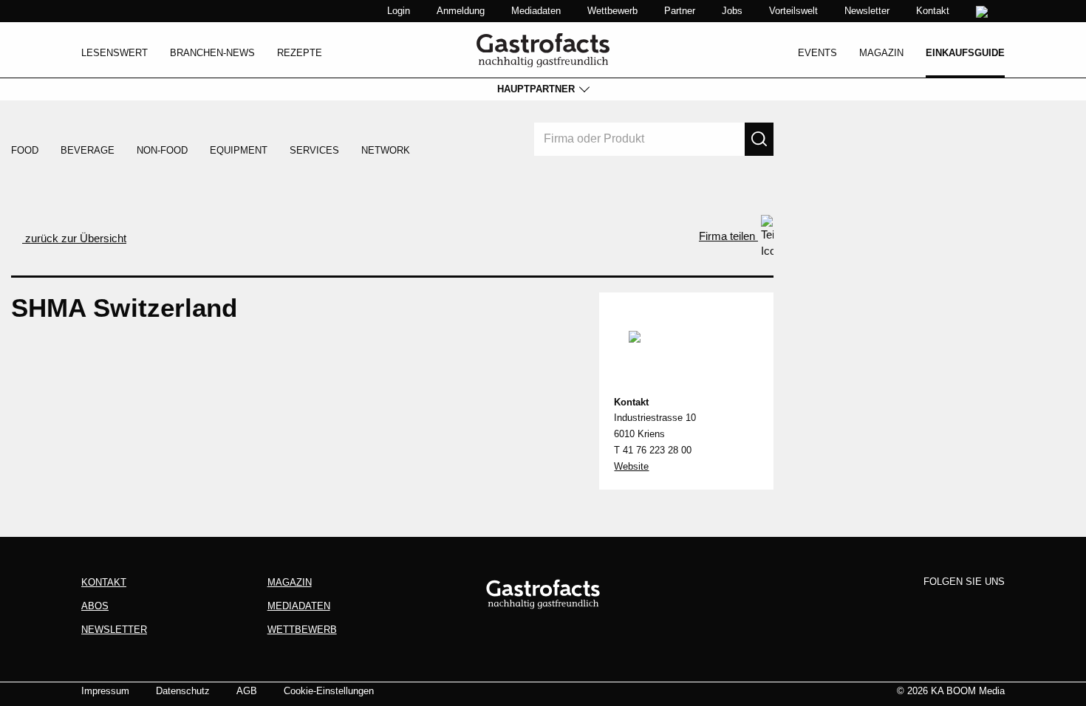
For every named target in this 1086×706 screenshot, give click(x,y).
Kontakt (932, 10)
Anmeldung (461, 10)
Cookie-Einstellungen (329, 691)
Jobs (732, 10)
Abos (95, 605)
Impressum (105, 691)
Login (398, 10)
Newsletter (866, 10)
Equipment (238, 150)
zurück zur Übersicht (74, 238)
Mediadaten (536, 10)
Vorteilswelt (793, 10)
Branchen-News (212, 52)
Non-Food (162, 150)
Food (24, 150)
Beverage (88, 150)
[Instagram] (936, 605)
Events (817, 52)
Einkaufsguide (965, 52)
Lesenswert (114, 52)
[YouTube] (992, 605)
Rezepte (299, 52)
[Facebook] (909, 605)
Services (314, 150)
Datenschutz (183, 691)
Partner (679, 10)
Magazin (881, 52)
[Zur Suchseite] (984, 12)
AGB (246, 691)
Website (631, 466)
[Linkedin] (964, 605)
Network (385, 150)
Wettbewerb (612, 10)
